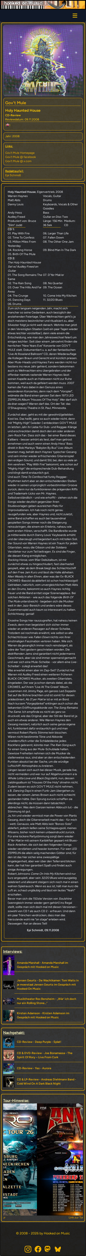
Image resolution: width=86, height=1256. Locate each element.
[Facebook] (38, 1249)
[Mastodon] (48, 1249)
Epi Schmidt (13, 175)
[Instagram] (28, 1249)
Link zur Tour (43, 1217)
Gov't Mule (15, 102)
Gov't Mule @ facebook (20, 157)
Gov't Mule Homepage (20, 153)
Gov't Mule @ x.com (18, 161)
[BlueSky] (58, 1249)
